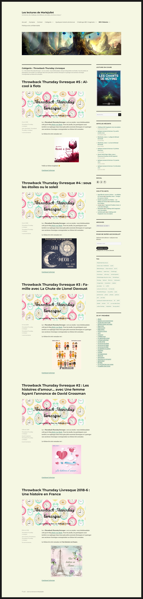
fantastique (32, 536)
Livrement (100, 350)
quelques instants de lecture (104, 300)
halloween (117, 280)
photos (111, 294)
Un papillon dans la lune (104, 366)
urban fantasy (100, 306)
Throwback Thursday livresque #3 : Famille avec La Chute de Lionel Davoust (55, 286)
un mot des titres (115, 303)
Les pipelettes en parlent (104, 348)
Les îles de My (101, 341)
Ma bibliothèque (101, 291)
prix (98, 297)
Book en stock (101, 328)
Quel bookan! (101, 361)
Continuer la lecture (48, 170)
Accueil (24, 22)
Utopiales (108, 306)
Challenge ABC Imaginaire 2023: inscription (109, 127)
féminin (110, 280)
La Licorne (100, 335)
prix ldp (103, 297)
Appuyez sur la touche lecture (105, 321)
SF (114, 300)
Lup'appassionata (102, 354)
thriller (104, 303)
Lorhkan (100, 352)
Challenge (114, 271)
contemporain (115, 274)
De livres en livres (102, 331)
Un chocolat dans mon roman (105, 364)
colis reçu (106, 274)
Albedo (99, 319)
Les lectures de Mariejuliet (38, 12)
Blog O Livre (101, 326)
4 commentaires (26, 132)
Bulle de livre (101, 329)
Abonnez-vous (102, 248)
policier (117, 294)
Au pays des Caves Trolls (104, 322)
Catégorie (48, 22)
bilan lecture (109, 268)
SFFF (118, 300)
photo (106, 294)
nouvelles (110, 291)
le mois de (111, 289)
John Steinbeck (26, 128)
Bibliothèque (100, 268)
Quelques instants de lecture (65, 22)
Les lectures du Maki (103, 347)
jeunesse (99, 286)
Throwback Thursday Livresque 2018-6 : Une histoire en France (56, 492)
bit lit (115, 268)
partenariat (100, 294)
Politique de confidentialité (31, 25)
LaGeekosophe (101, 212)
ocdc (115, 291)
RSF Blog (100, 362)
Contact (40, 22)
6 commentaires (26, 441)
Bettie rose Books (57, 124)
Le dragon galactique (103, 340)
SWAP (98, 303)
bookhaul (99, 271)
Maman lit (100, 355)
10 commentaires (26, 542)
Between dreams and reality (105, 324)
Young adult (116, 306)
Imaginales (100, 283)
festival (105, 280)
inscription (107, 283)
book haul (106, 271)
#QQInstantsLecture (102, 262)
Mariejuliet (100, 208)
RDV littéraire (103, 22)
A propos (32, 22)
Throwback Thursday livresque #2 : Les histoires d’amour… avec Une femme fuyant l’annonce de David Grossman (55, 389)
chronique (100, 274)
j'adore (114, 283)
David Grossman (26, 436)
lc (103, 286)
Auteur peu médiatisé (103, 265)
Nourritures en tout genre (104, 359)
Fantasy (99, 280)
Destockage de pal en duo (104, 277)
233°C (99, 333)
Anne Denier (25, 536)
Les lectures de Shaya (103, 343)
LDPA (107, 286)
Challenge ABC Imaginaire (86, 22)
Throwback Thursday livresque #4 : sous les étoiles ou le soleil (56, 185)
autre (111, 265)
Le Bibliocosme (102, 336)
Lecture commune (102, 289)
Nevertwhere (101, 357)
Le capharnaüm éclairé (104, 338)
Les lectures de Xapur (103, 345)
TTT (108, 303)
